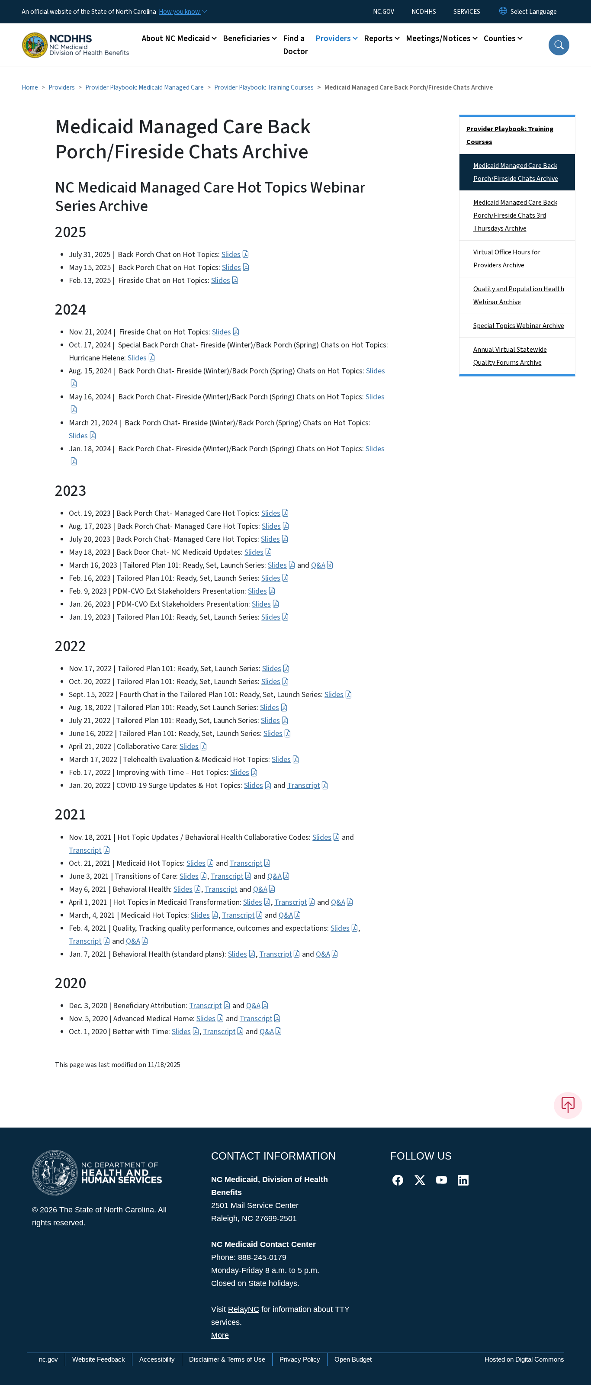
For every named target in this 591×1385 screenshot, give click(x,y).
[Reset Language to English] (503, 11)
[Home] (76, 35)
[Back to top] (568, 1105)
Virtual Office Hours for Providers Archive (506, 258)
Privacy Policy (299, 1359)
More (220, 1335)
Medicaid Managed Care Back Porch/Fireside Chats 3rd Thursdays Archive (515, 215)
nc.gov (48, 1359)
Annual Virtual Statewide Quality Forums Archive (510, 356)
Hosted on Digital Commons (524, 1359)
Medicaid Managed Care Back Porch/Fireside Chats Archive (515, 172)
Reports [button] (378, 38)
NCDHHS (423, 11)
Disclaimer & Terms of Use (227, 1359)
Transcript (303, 785)
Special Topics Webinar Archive (518, 326)
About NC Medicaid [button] (176, 38)
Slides (231, 254)
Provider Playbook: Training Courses (264, 87)
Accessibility (157, 1359)
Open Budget (353, 1359)
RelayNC (243, 1309)
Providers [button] (333, 38)
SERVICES (466, 11)
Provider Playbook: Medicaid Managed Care (144, 87)
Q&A (318, 565)
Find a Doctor (295, 45)
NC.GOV (383, 11)
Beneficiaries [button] (246, 38)
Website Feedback (98, 1359)
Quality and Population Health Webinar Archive (518, 295)
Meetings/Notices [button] (438, 38)
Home (30, 87)
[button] (559, 45)
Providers (61, 87)
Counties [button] (500, 38)
